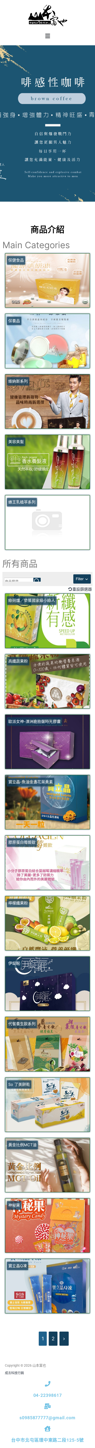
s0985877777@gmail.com (47, 1417)
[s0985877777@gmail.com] (47, 1406)
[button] (47, 35)
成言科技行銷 (14, 1373)
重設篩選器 (82, 589)
